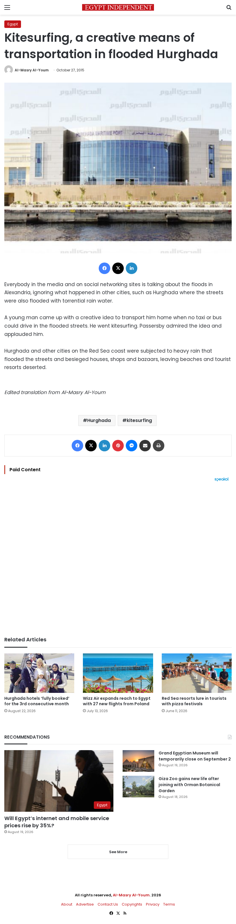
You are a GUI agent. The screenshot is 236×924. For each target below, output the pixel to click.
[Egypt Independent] (118, 7)
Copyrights (132, 904)
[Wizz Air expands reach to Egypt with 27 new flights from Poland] (118, 673)
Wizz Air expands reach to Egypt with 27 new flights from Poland (117, 701)
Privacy (152, 904)
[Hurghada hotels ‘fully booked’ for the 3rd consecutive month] (39, 673)
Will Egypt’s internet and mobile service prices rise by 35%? (56, 822)
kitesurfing (139, 420)
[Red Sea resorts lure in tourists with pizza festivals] (197, 673)
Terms (169, 904)
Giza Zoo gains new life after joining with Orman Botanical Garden (189, 785)
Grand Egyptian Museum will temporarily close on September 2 (195, 756)
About (66, 904)
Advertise (85, 904)
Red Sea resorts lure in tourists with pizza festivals (194, 701)
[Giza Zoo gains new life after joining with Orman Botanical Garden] (138, 786)
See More (118, 852)
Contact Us (108, 904)
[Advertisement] (118, 559)
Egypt (12, 24)
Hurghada (99, 420)
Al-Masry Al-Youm (32, 70)
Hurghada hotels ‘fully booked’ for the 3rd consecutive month (36, 701)
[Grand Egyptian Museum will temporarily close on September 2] (138, 761)
